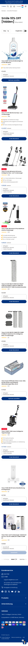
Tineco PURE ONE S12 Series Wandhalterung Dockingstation (13, 488)
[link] (5, 559)
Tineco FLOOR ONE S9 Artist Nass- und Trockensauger (11, 113)
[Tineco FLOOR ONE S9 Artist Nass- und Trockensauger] (14, 97)
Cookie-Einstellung (5, 637)
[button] (14, 6)
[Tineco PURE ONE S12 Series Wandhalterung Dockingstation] (14, 474)
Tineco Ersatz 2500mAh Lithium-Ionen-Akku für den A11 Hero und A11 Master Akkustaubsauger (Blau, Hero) (13, 382)
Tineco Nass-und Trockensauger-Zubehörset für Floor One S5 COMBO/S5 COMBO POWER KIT (13, 536)
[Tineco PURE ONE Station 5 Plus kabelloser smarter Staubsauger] (14, 213)
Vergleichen (18, 31)
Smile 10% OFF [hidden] (12, 10)
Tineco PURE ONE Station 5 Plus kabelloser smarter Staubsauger (12, 229)
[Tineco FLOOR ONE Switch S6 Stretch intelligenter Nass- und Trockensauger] (14, 156)
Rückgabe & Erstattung (10, 587)
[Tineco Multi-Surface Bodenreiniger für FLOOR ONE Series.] (14, 47)
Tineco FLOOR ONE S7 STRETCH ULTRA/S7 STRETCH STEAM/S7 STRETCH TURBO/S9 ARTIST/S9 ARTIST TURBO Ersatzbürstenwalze (13, 285)
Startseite (3, 10)
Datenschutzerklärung (16, 637)
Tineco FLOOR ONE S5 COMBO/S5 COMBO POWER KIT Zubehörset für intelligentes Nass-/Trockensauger (12, 334)
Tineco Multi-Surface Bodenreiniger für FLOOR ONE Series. (12, 61)
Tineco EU (7, 635)
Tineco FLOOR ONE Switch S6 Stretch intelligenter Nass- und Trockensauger (12, 172)
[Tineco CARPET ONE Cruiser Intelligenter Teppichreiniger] (14, 416)
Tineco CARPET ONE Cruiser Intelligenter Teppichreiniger (12, 432)
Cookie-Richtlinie (5, 638)
